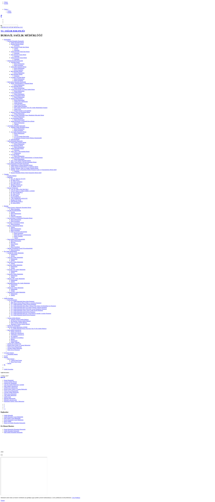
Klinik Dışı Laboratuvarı (17, 333)
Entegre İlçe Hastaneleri (13, 325)
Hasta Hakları (14, 244)
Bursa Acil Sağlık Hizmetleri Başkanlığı (14, 423)
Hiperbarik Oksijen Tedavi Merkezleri (14, 401)
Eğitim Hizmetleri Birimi (17, 42)
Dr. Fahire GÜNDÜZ (16, 182)
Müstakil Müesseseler (9, 398)
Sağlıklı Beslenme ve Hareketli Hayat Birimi (22, 121)
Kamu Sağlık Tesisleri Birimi (18, 142)
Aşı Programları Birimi (17, 118)
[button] (6, 9)
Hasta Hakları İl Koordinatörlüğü (16, 239)
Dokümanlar (17, 153)
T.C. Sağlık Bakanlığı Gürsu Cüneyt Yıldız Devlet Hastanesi (27, 310)
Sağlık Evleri (17, 109)
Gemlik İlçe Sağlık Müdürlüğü (15, 253)
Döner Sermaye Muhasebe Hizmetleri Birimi (19, 207)
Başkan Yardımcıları (12, 188)
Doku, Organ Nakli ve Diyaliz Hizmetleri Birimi (23, 162)
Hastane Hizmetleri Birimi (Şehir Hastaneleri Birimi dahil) (26, 172)
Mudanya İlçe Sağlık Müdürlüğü (16, 278)
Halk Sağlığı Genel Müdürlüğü (12, 418)
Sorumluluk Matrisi (12, 354)
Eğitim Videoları (15, 342)
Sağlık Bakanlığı (8, 415)
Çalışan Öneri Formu (16, 360)
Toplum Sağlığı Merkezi (13, 318)
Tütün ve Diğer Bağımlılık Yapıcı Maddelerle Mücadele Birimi (27, 115)
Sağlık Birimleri (18, 103)
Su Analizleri (14, 336)
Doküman (16, 45)
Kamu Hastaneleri (12, 300)
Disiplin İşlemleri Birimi (17, 44)
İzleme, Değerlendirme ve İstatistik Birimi (22, 83)
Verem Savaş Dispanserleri (14, 346)
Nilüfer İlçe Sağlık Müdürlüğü (15, 287)
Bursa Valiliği (7, 421)
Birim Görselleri (18, 236)
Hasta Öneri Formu (16, 362)
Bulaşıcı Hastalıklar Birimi (18, 95)
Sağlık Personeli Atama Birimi (19, 57)
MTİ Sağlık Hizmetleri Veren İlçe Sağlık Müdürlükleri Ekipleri (30, 107)
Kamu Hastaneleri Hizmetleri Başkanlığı (18, 163)
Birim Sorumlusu (18, 65)
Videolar (16, 124)
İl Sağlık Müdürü (11, 175)
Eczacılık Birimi (15, 154)
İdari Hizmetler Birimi (16, 71)
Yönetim (6, 174)
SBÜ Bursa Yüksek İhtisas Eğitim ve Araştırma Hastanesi (26, 303)
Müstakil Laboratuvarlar (10, 400)
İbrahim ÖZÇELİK (16, 200)
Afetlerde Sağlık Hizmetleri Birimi (20, 127)
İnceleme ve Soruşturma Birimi (15, 222)
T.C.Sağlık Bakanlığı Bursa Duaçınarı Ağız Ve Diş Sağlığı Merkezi (28, 328)
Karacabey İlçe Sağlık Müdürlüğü (16, 269)
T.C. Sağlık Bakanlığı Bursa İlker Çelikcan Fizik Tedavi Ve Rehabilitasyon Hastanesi (33, 306)
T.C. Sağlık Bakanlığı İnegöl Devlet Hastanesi (23, 315)
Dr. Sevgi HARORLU (17, 192)
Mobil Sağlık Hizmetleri (20, 106)
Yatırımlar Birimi (15, 62)
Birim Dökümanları (19, 63)
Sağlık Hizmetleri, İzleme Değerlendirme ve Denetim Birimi (27, 157)
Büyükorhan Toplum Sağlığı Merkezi (21, 321)
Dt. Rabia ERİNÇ (15, 203)
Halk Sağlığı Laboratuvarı (14, 330)
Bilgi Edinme (10, 359)
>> (5, 409)
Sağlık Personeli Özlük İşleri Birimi (20, 51)
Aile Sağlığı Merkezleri (10, 395)
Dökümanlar (14, 254)
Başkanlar (10, 177)
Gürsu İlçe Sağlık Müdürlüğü (15, 257)
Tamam (3, 500)
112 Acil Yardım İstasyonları (21, 136)
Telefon (16, 48)
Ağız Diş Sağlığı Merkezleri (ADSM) (17, 327)
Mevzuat (13, 215)
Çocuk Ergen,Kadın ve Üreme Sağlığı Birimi (23, 89)
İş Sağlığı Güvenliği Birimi (18, 77)
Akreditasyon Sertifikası (17, 337)
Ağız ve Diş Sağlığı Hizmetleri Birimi (21, 160)
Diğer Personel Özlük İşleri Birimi (20, 47)
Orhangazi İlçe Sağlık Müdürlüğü (16, 292)
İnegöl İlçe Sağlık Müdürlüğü (15, 262)
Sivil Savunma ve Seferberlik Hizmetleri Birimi (19, 218)
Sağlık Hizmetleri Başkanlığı (15, 141)
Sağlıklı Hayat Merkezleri (21, 101)
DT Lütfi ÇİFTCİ (15, 183)
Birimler (6, 206)
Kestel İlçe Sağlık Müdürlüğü (15, 274)
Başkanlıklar (7, 39)
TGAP (6, 356)
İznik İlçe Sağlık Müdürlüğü (14, 265)
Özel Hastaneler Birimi (17, 145)
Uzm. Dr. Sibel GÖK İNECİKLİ (19, 189)
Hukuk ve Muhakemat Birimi (15, 225)
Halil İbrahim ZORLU (17, 201)
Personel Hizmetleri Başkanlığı (15, 41)
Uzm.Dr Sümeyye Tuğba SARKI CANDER (23, 191)
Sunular (13, 212)
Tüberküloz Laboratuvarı (17, 334)
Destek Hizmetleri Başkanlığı (15, 60)
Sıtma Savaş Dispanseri (13, 350)
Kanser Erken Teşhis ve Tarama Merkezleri (18, 345)
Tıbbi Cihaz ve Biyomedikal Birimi (20, 151)
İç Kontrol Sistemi (9, 353)
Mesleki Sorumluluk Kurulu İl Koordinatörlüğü (20, 248)
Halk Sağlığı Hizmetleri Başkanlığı (16, 82)
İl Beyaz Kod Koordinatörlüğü (19, 231)
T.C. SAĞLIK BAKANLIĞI (13, 31)
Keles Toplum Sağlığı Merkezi (19, 322)
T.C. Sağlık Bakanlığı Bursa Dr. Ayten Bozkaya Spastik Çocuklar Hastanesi (31, 313)
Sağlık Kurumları (8, 298)
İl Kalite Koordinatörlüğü (14, 210)
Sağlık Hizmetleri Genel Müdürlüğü (13, 417)
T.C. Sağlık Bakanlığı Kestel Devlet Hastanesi (23, 312)
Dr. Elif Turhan (15, 195)
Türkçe (6, 2)
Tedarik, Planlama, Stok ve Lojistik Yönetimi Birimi (24, 168)
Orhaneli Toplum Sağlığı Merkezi (20, 319)
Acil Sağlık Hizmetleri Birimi (18, 132)
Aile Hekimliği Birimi (16, 86)
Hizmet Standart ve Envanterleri (22, 110)
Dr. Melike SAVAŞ (16, 186)
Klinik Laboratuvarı (16, 331)
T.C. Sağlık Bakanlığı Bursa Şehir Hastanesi (22, 301)
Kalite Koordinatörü (16, 216)
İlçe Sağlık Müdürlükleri (10, 251)
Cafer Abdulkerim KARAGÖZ (19, 198)
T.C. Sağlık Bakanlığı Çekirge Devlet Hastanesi (23, 304)
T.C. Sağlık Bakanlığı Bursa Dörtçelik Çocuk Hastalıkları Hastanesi (29, 309)
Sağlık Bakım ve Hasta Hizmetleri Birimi (22, 165)
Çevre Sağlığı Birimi (16, 92)
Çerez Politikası (76, 497)
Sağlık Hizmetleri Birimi (17, 148)
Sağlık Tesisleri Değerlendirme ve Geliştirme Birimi (24, 166)
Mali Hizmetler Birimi (16, 74)
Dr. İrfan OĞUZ (15, 180)
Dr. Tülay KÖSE (15, 194)
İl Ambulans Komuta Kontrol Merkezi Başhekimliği (28, 138)
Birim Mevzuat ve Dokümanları (22, 234)
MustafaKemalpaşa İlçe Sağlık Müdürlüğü (18, 283)
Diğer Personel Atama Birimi (18, 54)
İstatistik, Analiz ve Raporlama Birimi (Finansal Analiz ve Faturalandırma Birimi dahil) (34, 169)
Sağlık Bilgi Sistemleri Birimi (18, 67)
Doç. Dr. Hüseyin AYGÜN (18, 178)
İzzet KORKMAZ (16, 197)
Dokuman (16, 50)
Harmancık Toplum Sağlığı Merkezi (20, 324)
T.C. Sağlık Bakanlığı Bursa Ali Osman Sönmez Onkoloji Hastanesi (29, 307)
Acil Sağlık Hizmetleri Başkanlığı (16, 126)
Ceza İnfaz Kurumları (20, 104)
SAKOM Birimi (15, 139)
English (6, 3)
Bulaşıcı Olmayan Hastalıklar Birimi (20, 112)
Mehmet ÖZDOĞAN (16, 185)
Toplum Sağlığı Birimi (17, 98)
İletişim (13, 339)
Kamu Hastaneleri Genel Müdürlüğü (13, 420)
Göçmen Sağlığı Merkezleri (14, 348)
